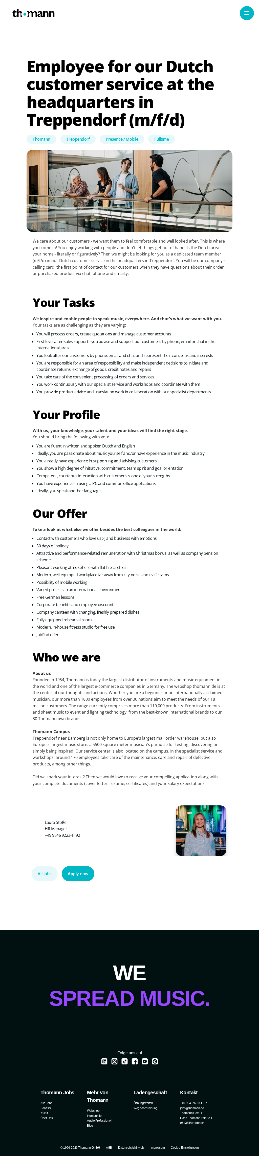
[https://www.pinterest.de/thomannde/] (155, 1061)
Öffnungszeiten (143, 1103)
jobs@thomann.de (192, 1108)
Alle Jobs (46, 1103)
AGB (109, 1147)
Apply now (78, 873)
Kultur (44, 1113)
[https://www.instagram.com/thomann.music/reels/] (114, 1061)
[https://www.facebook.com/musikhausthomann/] (135, 1061)
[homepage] (33, 13)
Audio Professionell (99, 1120)
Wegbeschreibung (146, 1108)
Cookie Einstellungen (185, 1147)
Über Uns (46, 1118)
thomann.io (94, 1116)
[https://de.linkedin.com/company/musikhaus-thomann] (104, 1061)
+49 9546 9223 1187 (193, 1103)
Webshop (93, 1110)
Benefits (45, 1108)
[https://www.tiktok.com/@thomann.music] (124, 1061)
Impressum (157, 1147)
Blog (90, 1125)
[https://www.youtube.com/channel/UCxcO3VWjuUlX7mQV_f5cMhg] (145, 1061)
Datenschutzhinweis (131, 1147)
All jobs (45, 873)
